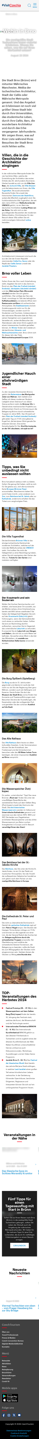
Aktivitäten (6, 1363)
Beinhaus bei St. (17, 496)
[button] (29, 5)
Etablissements (22, 306)
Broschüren (6, 1372)
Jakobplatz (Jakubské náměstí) (23, 288)
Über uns (5, 1332)
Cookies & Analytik (19, 1433)
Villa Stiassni (30, 186)
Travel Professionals (10, 1335)
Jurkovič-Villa (15, 186)
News (4, 1366)
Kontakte (5, 1347)
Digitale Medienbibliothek (12, 1344)
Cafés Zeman (16, 263)
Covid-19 (5, 1381)
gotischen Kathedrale (20, 925)
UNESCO (30, 548)
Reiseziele (6, 1361)
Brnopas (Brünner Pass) (16, 489)
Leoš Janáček (20, 1069)
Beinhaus (9, 869)
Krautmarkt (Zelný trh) (18, 616)
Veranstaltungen (9, 1375)
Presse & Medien (8, 1338)
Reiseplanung (7, 1369)
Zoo (3, 496)
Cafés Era (17, 261)
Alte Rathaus (10, 742)
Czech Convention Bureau (13, 1341)
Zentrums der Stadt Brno (23, 195)
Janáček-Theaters (9, 266)
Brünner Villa (21, 540)
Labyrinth (21, 628)
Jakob (26, 496)
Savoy (24, 261)
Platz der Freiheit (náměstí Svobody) (21, 416)
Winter (14, 328)
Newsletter (6, 1378)
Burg (7, 682)
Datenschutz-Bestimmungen (18, 1430)
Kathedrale (6, 499)
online (28, 220)
